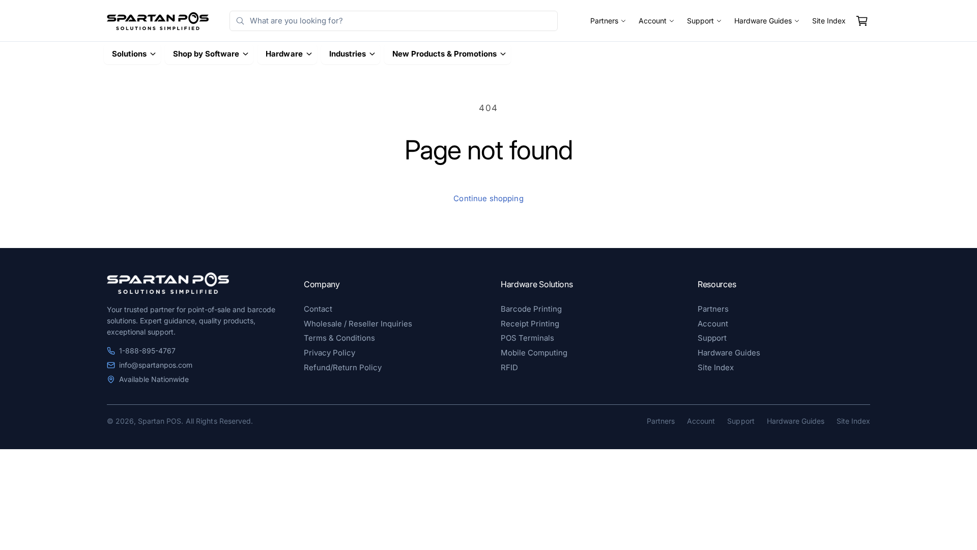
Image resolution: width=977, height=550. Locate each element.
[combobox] (393, 21)
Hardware (284, 54)
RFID (509, 367)
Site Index (829, 20)
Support (700, 20)
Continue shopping (488, 198)
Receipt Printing (530, 323)
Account (653, 20)
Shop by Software (206, 54)
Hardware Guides (763, 20)
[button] (862, 21)
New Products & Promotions (444, 54)
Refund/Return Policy (343, 367)
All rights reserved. (219, 421)
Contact (318, 309)
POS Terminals (527, 338)
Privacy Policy (329, 353)
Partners (604, 20)
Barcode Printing (531, 309)
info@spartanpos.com (155, 365)
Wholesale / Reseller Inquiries (358, 323)
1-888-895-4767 (147, 350)
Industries (347, 54)
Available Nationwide (154, 379)
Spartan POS (159, 421)
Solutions (129, 54)
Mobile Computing (534, 353)
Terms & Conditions (339, 338)
